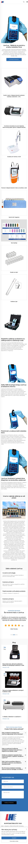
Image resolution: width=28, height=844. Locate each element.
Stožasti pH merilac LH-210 (14, 156)
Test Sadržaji (14, 243)
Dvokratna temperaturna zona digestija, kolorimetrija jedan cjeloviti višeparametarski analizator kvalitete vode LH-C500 (14, 126)
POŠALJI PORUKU (9, 802)
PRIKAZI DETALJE (14, 81)
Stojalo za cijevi (14, 272)
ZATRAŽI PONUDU (14, 59)
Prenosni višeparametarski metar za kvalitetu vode (14, 187)
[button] (11, 634)
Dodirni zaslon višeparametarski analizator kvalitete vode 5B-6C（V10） (14, 96)
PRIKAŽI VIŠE (6, 667)
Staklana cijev (14, 301)
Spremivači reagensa (14, 217)
